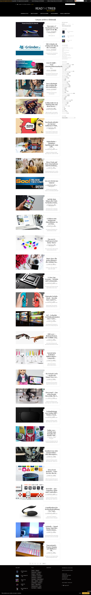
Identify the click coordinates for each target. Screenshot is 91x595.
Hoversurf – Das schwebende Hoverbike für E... (51, 394)
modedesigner (34, 582)
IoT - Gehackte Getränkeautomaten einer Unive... (52, 317)
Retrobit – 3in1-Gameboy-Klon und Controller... (52, 490)
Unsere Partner (66, 575)
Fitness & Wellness (65, 66)
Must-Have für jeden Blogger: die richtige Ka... (52, 260)
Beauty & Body (34, 13)
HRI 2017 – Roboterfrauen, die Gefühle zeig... (51, 336)
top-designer (34, 587)
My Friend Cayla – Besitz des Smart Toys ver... (52, 375)
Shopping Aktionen (51, 32)
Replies (69, 24)
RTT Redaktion (53, 31)
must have (39, 582)
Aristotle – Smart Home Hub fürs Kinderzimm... (51, 528)
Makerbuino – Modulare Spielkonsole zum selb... (51, 144)
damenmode (34, 577)
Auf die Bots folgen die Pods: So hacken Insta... (51, 201)
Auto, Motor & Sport (65, 75)
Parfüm (63, 70)
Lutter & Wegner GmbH (66, 54)
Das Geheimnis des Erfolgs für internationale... (51, 85)
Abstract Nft (69, 40)
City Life (63, 96)
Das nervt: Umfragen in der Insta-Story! (52, 241)
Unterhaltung (51, 128)
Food (63, 99)
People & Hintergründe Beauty (67, 71)
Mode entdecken (65, 86)
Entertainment (54, 13)
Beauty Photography (65, 65)
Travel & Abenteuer (65, 13)
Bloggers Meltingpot (65, 50)
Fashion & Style (24, 13)
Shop (40, 586)
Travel (63, 108)
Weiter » (44, 563)
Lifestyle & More (44, 13)
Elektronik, (48, 32)
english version (66, 579)
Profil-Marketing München (66, 57)
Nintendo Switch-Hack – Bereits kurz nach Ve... (51, 298)
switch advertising (67, 570)
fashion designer (40, 579)
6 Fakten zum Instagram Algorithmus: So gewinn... (52, 221)
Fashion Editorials (65, 84)
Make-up (63, 69)
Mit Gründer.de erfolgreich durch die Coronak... (51, 46)
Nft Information (70, 31)
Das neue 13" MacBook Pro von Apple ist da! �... (51, 28)
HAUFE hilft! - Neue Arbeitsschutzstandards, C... (54, 65)
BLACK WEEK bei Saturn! (51, 182)
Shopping (63, 104)
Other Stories (64, 102)
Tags (73, 24)
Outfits (63, 92)
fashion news (34, 572)
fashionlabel (34, 579)
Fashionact (39, 577)
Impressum (65, 576)
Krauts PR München (65, 52)
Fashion (33, 570)
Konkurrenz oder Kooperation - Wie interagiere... (51, 452)
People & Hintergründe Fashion (67, 93)
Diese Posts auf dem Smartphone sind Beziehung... (51, 164)
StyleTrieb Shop (65, 58)
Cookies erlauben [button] (86, 593)
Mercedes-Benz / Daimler (66, 55)
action (63, 109)
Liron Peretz (64, 53)
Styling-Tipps (64, 91)
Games (56, 149)
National (37, 570)
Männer (63, 90)
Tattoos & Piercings (65, 72)
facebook (64, 578)
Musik (63, 80)
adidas (63, 49)
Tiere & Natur (64, 103)
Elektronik (55, 398)
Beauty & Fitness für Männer (67, 64)
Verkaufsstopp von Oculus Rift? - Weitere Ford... (51, 413)
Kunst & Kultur (64, 95)
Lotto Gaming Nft (70, 35)
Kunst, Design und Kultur (66, 100)
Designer (39, 572)
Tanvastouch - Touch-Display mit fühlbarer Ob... (51, 548)
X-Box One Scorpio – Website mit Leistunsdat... (51, 279)
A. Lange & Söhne (65, 46)
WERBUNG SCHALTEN (67, 567)
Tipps (63, 107)
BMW (63, 51)
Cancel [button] (80, 593)
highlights (39, 587)
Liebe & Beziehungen (65, 101)
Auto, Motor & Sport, (49, 398)
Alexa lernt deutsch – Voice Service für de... (51, 471)
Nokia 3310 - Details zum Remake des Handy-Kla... (51, 432)
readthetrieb (34, 575)
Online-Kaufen (38, 584)
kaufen (33, 584)
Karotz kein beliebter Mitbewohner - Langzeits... (51, 355)
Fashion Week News (65, 85)
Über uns (64, 574)
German (78, 0)
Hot (63, 24)
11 (40, 563)
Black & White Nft (24, 588)
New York (63, 110)
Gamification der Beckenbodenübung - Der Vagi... (52, 509)
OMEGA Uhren (64, 56)
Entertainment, (53, 32)
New (66, 24)
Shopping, (48, 109)
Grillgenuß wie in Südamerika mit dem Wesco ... (51, 104)
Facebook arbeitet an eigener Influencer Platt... (51, 124)
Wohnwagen (64, 111)
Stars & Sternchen (65, 81)
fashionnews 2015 (35, 586)
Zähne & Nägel (64, 73)
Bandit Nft (23, 584)
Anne (54, 108)
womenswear (39, 575)
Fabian (54, 301)
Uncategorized (64, 113)
